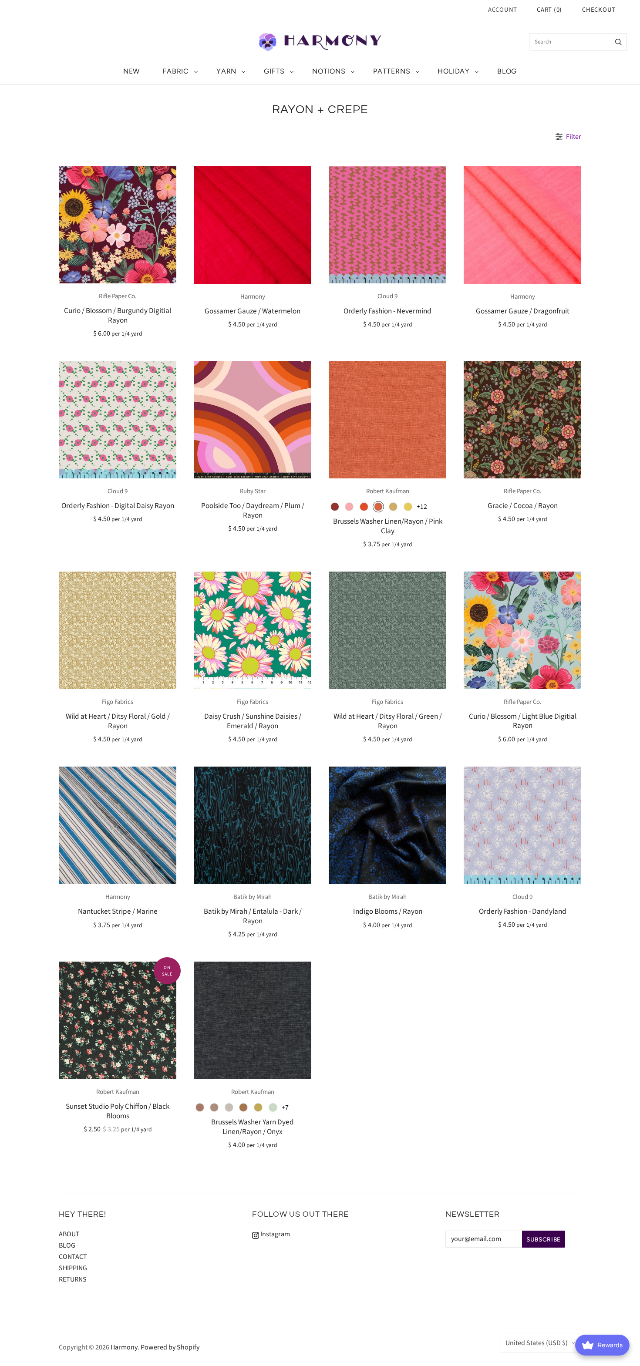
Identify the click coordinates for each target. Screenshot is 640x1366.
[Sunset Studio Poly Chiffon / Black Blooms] (117, 1020)
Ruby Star (253, 491)
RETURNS (73, 1279)
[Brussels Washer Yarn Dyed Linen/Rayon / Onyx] (252, 1020)
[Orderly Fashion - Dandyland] (522, 825)
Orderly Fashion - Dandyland (522, 911)
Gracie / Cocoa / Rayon (523, 505)
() (549, 9)
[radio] (334, 506)
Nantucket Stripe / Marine (118, 911)
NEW (131, 71)
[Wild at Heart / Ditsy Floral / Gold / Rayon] (117, 630)
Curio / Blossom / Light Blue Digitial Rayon (522, 721)
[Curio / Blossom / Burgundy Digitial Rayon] (117, 224)
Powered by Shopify (170, 1347)
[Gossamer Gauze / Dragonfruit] (522, 225)
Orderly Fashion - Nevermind (387, 311)
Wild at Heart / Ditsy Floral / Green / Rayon (387, 721)
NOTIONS (329, 71)
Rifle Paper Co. (118, 296)
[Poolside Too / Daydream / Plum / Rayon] (252, 419)
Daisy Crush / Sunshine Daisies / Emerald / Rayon (252, 721)
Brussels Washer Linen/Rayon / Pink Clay (387, 526)
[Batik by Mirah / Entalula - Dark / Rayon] (252, 825)
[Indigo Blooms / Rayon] (387, 825)
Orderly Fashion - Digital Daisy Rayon (117, 505)
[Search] (618, 41)
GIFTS (274, 71)
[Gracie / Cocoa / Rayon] (522, 419)
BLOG (507, 71)
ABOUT (69, 1234)
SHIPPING (73, 1268)
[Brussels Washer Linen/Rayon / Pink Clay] (387, 419)
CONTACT (73, 1257)
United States (536, 1343)
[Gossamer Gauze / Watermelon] (252, 225)
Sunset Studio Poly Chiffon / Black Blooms (117, 1111)
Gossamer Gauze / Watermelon (252, 311)
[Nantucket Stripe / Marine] (117, 825)
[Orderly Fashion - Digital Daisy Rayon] (117, 419)
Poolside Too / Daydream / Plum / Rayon (252, 510)
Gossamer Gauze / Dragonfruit (522, 311)
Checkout (599, 9)
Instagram (274, 1234)
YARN (226, 71)
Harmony (252, 296)
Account (502, 9)
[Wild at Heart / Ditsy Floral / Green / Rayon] (387, 630)
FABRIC (175, 71)
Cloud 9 (387, 296)
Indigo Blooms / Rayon (387, 911)
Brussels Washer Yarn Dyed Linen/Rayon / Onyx (252, 1127)
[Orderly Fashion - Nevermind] (387, 225)
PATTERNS (391, 71)
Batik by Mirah (252, 897)
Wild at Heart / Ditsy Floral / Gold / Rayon (118, 721)
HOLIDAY (454, 71)
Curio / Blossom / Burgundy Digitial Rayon (117, 315)
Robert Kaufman (387, 491)
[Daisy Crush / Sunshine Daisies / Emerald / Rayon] (252, 630)
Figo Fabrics (117, 702)
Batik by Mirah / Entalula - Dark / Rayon (253, 916)
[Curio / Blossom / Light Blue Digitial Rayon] (522, 630)
